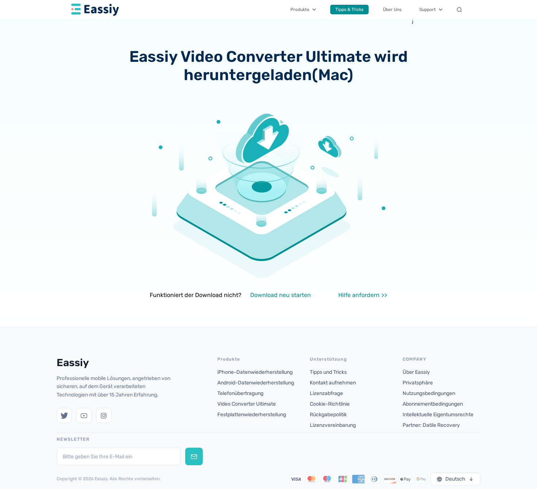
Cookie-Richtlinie (330, 404)
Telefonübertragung (240, 393)
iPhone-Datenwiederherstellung (255, 372)
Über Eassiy (416, 372)
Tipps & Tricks (349, 9)
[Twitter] (64, 415)
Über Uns (392, 9)
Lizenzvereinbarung (333, 425)
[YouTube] (84, 415)
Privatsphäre (418, 383)
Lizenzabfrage (326, 393)
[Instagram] (103, 415)
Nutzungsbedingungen (429, 393)
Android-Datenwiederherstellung (255, 383)
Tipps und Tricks (328, 372)
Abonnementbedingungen (433, 404)
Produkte (299, 9)
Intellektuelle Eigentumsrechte (438, 414)
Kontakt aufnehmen (333, 383)
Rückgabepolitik (328, 414)
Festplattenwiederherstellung (251, 414)
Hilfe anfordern (359, 294)
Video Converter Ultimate (246, 404)
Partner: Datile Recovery (431, 425)
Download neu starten (280, 294)
